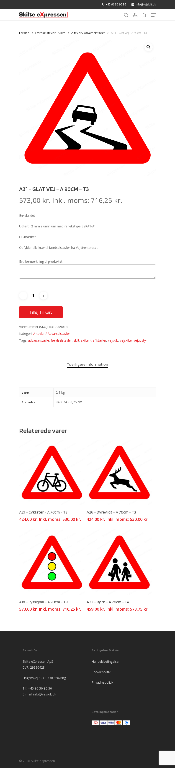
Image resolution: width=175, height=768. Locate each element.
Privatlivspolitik (102, 682)
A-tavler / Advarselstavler (88, 33)
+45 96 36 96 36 (40, 688)
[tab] (87, 364)
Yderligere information (87, 364)
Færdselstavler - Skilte (50, 33)
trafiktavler (98, 340)
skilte (85, 340)
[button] (148, 47)
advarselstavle (38, 340)
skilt (76, 340)
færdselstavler (61, 340)
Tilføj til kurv (40, 312)
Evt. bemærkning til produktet (40, 261)
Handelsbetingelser (106, 661)
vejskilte (126, 340)
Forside (24, 33)
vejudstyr (140, 340)
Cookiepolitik (101, 672)
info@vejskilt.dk (44, 694)
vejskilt (113, 340)
